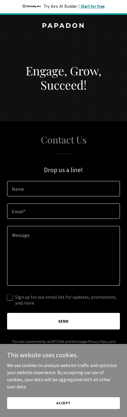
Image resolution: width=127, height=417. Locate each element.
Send (63, 321)
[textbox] (63, 188)
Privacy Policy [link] (98, 341)
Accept (63, 403)
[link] (63, 26)
